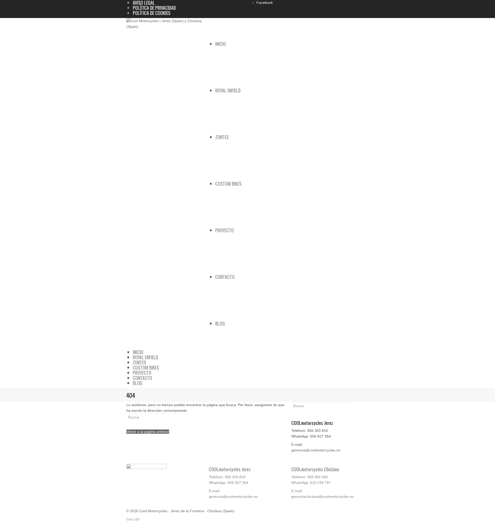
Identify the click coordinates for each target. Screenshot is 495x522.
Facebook (265, 3)
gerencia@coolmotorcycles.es (315, 450)
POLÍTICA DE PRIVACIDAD (154, 7)
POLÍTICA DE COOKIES (151, 13)
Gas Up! (133, 519)
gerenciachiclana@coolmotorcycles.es (322, 496)
